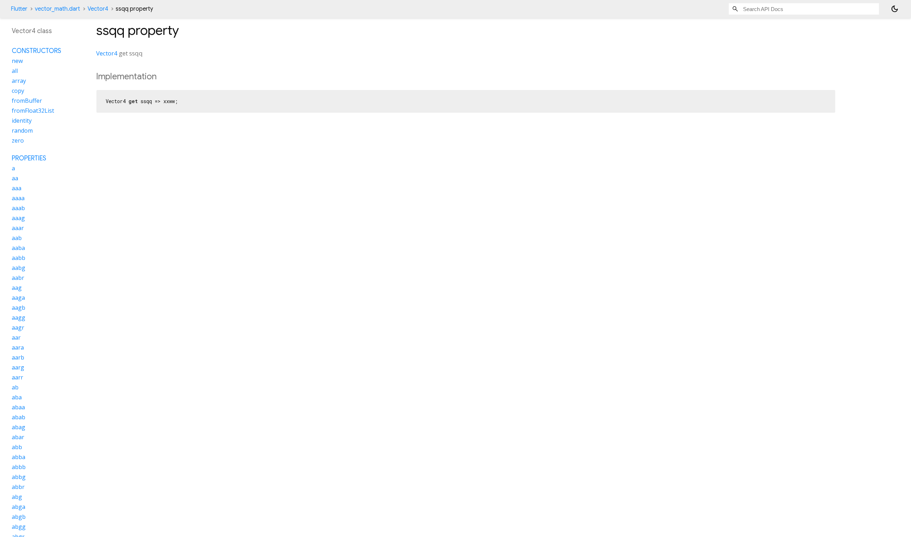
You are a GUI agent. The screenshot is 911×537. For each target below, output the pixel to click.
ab (15, 387)
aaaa (18, 198)
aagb (18, 308)
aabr (18, 278)
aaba (18, 248)
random (22, 130)
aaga (18, 298)
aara (18, 347)
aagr (18, 327)
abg (17, 497)
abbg (19, 477)
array (19, 81)
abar (18, 437)
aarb (18, 357)
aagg (18, 317)
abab (18, 417)
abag (18, 427)
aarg (18, 367)
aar (16, 337)
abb (17, 447)
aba (17, 397)
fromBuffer (27, 101)
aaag (18, 218)
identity (22, 120)
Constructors (36, 51)
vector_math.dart (57, 8)
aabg (18, 268)
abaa (18, 407)
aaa (16, 188)
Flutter (19, 8)
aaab (18, 208)
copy (18, 91)
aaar (18, 228)
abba (18, 457)
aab (17, 238)
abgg (19, 527)
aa (15, 178)
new (17, 61)
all (15, 71)
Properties (29, 158)
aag (17, 288)
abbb (19, 467)
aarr (17, 377)
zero (18, 140)
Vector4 (98, 8)
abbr (18, 487)
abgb (19, 517)
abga (18, 507)
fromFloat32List (33, 111)
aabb (18, 258)
